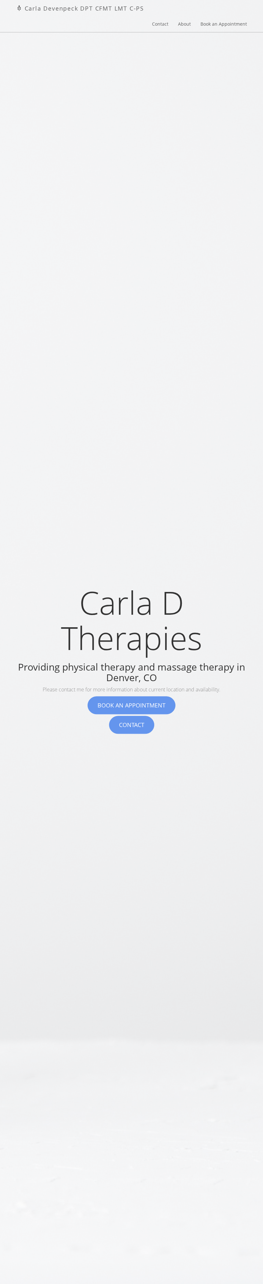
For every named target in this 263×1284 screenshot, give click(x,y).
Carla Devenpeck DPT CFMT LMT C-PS (83, 8)
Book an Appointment (223, 24)
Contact (160, 24)
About (184, 24)
